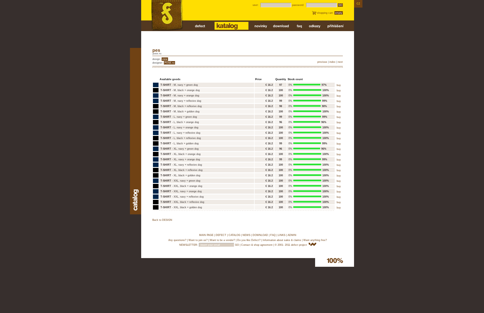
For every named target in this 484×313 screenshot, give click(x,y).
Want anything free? (315, 240)
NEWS (246, 235)
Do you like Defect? (248, 240)
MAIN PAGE (206, 235)
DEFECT (221, 235)
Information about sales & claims (282, 240)
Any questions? (177, 240)
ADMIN (292, 235)
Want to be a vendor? (222, 240)
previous (322, 62)
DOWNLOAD (260, 235)
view (164, 59)
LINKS (281, 235)
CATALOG (234, 235)
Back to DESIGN (162, 220)
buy (339, 85)
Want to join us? (198, 240)
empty (338, 12)
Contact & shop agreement (257, 245)
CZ (358, 3)
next (340, 62)
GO (340, 5)
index (332, 62)
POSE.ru (169, 62)
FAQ (273, 235)
